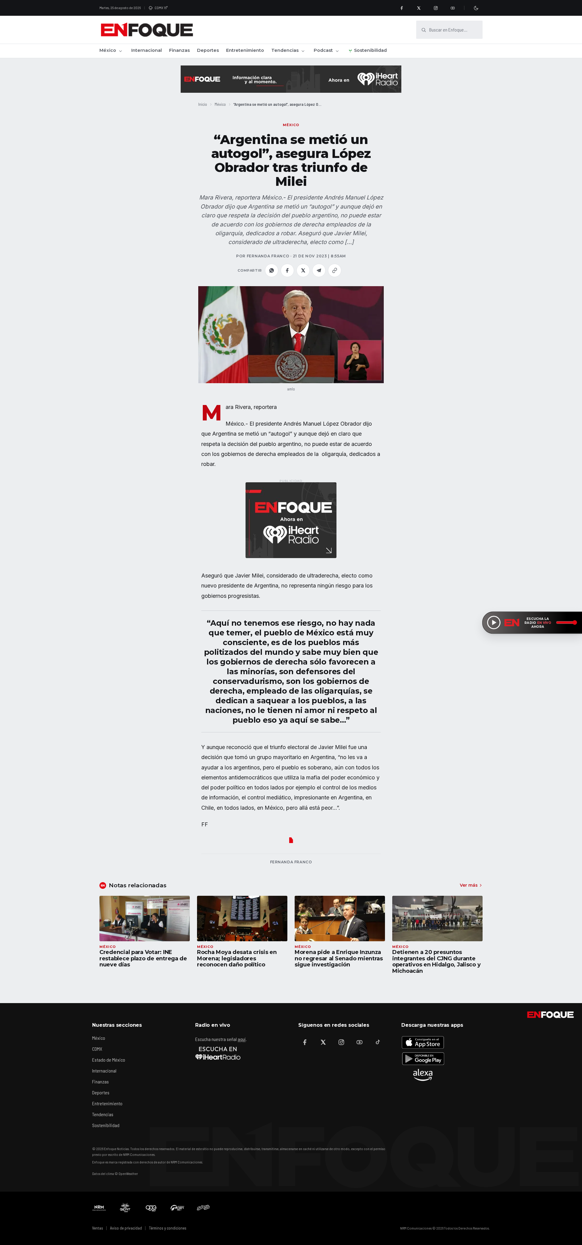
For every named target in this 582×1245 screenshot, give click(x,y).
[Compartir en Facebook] (287, 270)
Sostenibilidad (370, 50)
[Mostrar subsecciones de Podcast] (337, 51)
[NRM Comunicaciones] (99, 1208)
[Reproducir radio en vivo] (493, 622)
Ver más (469, 885)
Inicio (202, 104)
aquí (242, 1039)
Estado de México (108, 1060)
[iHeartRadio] (218, 1053)
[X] (418, 7)
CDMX (97, 1049)
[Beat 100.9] (125, 1208)
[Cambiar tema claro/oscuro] (476, 7)
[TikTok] (377, 1042)
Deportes (208, 50)
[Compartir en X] (303, 270)
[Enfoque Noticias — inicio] (146, 30)
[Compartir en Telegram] (319, 270)
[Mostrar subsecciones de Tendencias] (302, 51)
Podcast (323, 50)
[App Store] (422, 1042)
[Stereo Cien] (177, 1208)
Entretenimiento (245, 50)
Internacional (146, 50)
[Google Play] (422, 1058)
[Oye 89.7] (151, 1208)
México (107, 50)
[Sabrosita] (203, 1208)
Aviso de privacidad (126, 1228)
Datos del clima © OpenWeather (115, 1173)
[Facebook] (401, 7)
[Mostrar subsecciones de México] (120, 51)
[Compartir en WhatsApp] (271, 270)
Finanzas (179, 50)
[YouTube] (452, 7)
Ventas (97, 1228)
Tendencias (285, 50)
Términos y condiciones (167, 1228)
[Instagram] (435, 7)
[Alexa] (422, 1075)
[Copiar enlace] (334, 270)
